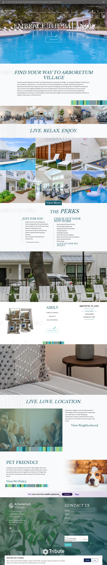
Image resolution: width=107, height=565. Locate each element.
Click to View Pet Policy (67, 245)
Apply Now (92, 13)
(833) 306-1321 (102, 7)
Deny (95, 560)
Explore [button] (59, 12)
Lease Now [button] (43, 12)
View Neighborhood (84, 425)
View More (53, 202)
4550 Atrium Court (16, 512)
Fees (49, 12)
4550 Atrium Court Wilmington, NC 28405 (96, 6)
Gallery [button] (26, 12)
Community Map (89, 317)
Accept (87, 560)
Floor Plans (34, 12)
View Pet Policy (16, 481)
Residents (74, 12)
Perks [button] (54, 12)
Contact (102, 12)
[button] (103, 2)
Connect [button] (67, 12)
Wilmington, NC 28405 (17, 514)
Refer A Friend (15, 531)
